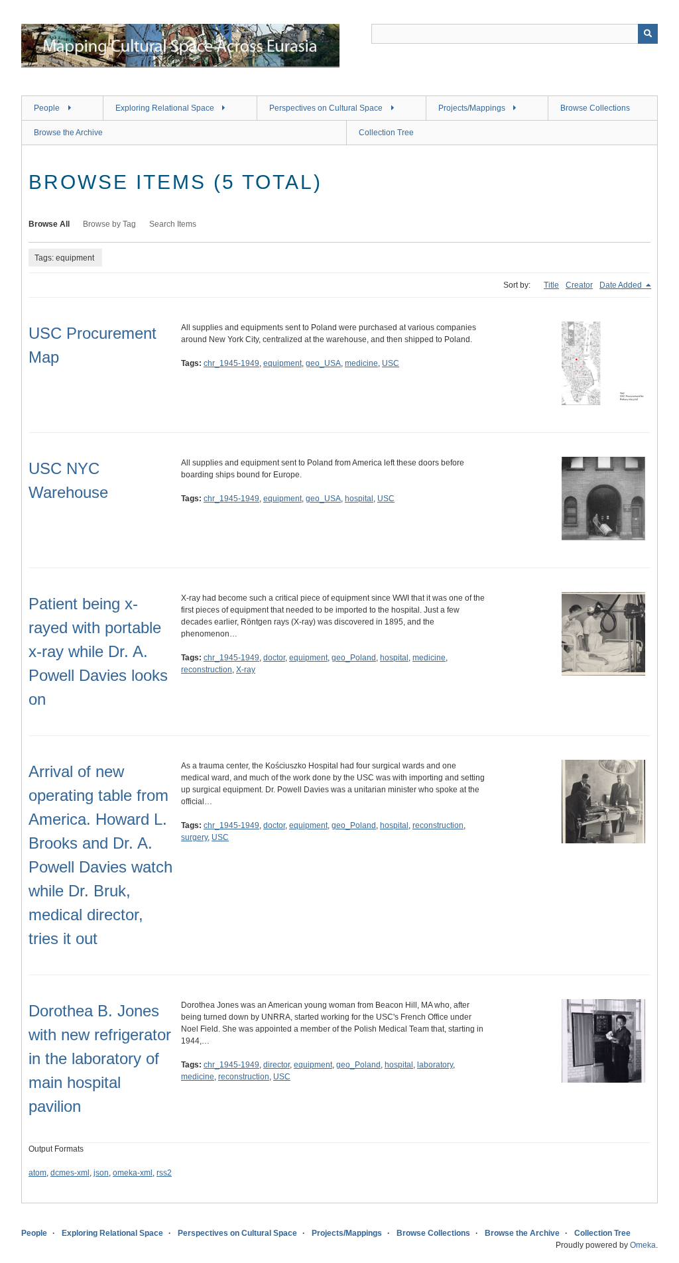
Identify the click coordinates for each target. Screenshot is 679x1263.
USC (390, 363)
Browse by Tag (109, 224)
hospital (359, 498)
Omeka (643, 1245)
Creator (579, 285)
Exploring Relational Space (164, 108)
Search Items (172, 224)
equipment (282, 363)
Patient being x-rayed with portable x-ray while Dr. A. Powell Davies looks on (98, 651)
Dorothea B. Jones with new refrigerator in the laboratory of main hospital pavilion (100, 1058)
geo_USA (323, 363)
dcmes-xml (70, 1172)
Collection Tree (386, 132)
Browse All (49, 224)
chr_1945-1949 (231, 363)
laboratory (435, 1064)
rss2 (164, 1172)
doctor (274, 657)
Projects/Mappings (471, 108)
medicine (361, 363)
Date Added (621, 285)
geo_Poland (354, 657)
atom (37, 1172)
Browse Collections (595, 108)
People (47, 108)
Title (551, 285)
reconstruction (206, 669)
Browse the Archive (68, 132)
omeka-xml (133, 1172)
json (101, 1172)
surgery (194, 837)
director (276, 1064)
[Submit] (648, 34)
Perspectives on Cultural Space (326, 108)
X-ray (245, 669)
